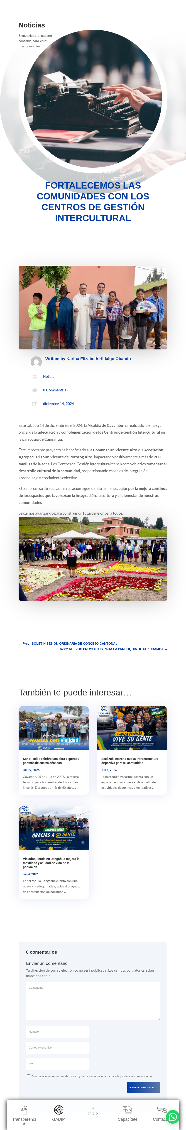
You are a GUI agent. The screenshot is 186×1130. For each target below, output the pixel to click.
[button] (173, 1117)
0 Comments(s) (55, 390)
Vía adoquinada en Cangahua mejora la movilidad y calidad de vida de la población (51, 863)
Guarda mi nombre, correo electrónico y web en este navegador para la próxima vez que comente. (92, 1076)
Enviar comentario (144, 1087)
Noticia (48, 376)
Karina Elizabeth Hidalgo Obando (98, 358)
